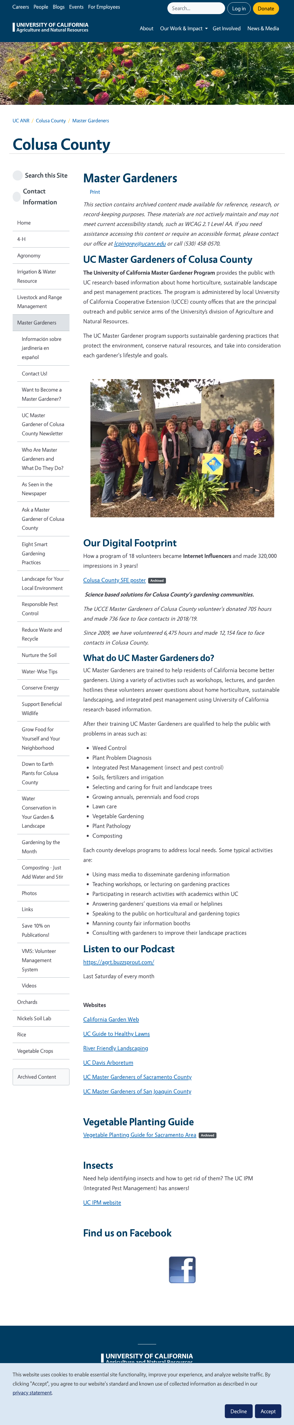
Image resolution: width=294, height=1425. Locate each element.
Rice (21, 1034)
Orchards (27, 1001)
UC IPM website (102, 1202)
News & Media (263, 28)
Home (24, 222)
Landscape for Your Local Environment (43, 583)
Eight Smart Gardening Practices (34, 553)
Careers (20, 6)
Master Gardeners (36, 322)
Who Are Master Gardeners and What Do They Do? (42, 458)
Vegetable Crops (35, 1050)
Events (76, 6)
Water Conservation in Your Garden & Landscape (39, 812)
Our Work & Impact (181, 28)
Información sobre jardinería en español (41, 347)
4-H (21, 238)
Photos (29, 893)
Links (27, 909)
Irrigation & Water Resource (36, 276)
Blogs (59, 6)
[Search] (221, 8)
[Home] (50, 28)
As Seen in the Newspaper (37, 489)
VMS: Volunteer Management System (39, 959)
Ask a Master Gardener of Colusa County (43, 518)
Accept (268, 1411)
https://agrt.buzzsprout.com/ (118, 962)
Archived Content (37, 1076)
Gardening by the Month (41, 847)
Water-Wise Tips (39, 671)
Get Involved (227, 28)
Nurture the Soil (39, 654)
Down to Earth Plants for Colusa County (40, 772)
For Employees (104, 6)
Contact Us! (34, 373)
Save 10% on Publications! (36, 930)
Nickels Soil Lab (34, 1018)
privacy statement (32, 1392)
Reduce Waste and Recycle (42, 634)
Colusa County (51, 120)
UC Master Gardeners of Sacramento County (137, 1076)
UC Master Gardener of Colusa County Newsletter (43, 424)
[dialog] (147, 1394)
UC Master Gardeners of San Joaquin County (137, 1091)
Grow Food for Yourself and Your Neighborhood (41, 738)
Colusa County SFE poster (123, 580)
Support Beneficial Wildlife (42, 708)
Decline (239, 1411)
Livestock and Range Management (39, 302)
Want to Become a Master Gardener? (42, 394)
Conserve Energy (40, 687)
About (146, 28)
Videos (29, 985)
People (41, 6)
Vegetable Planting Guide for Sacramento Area (148, 1134)
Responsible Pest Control (40, 609)
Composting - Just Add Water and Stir (42, 872)
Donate (266, 8)
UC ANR (21, 120)
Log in (239, 8)
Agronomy (28, 255)
